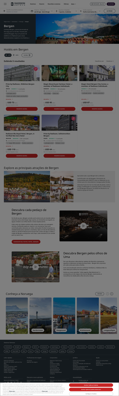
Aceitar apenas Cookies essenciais (91, 389)
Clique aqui (12, 391)
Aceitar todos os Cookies (91, 385)
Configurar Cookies (91, 394)
